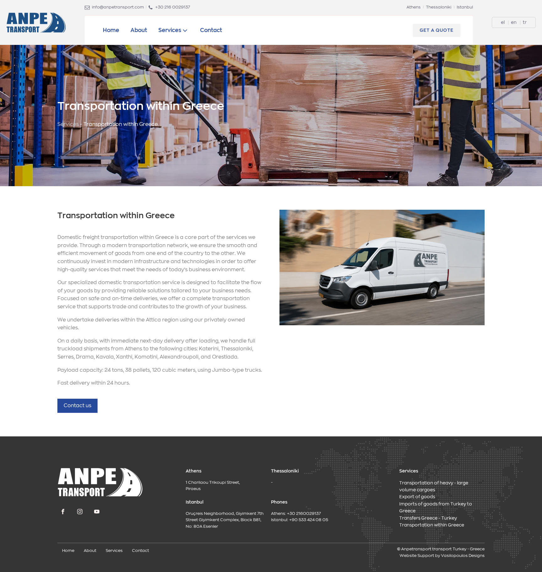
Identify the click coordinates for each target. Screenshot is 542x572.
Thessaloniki (438, 7)
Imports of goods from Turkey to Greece (435, 507)
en (514, 22)
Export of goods (417, 497)
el (503, 22)
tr (525, 22)
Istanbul (465, 7)
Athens (413, 7)
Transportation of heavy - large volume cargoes (433, 486)
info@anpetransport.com (118, 7)
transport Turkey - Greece (458, 549)
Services (169, 30)
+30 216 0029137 (172, 7)
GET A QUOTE (437, 30)
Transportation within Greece (431, 525)
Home (111, 30)
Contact (211, 30)
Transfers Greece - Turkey (428, 518)
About (138, 30)
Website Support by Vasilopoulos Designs (442, 556)
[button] (77, 406)
